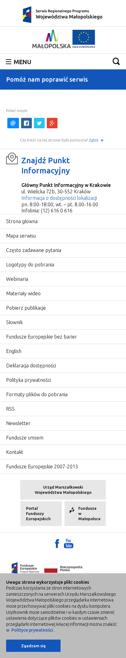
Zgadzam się (33, 646)
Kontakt (14, 452)
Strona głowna (22, 221)
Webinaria (17, 279)
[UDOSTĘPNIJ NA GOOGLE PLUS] (52, 123)
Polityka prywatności (28, 380)
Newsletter (18, 423)
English (13, 351)
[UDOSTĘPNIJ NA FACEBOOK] (26, 123)
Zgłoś (94, 140)
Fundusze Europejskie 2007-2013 (42, 466)
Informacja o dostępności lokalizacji (59, 198)
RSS (10, 409)
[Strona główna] (63, 14)
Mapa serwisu (21, 235)
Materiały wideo (23, 293)
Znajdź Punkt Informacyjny (45, 165)
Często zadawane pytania (33, 250)
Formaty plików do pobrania (37, 394)
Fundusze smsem (24, 437)
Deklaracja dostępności (31, 365)
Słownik (14, 322)
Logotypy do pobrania (30, 264)
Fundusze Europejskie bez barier (41, 336)
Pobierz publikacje (26, 308)
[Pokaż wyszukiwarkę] (116, 61)
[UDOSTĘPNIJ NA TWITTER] (39, 123)
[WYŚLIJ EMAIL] (13, 123)
